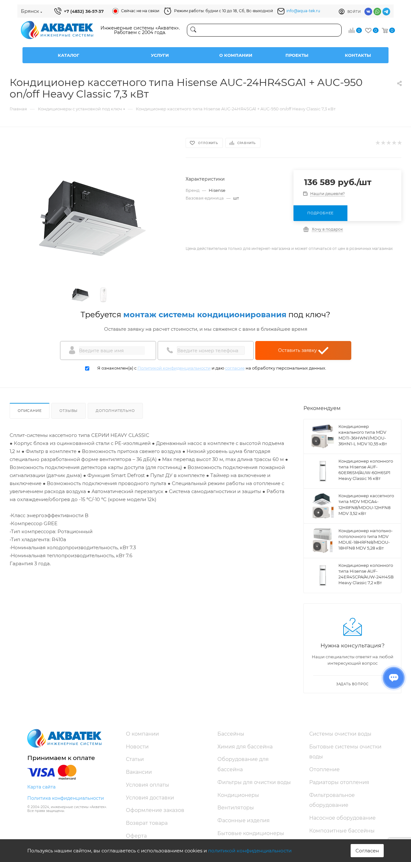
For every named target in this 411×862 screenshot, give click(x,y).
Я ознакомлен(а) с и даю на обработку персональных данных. (211, 368)
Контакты (358, 55)
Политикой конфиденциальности (174, 368)
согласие (235, 368)
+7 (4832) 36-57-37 (84, 11)
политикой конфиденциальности (250, 851)
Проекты (296, 55)
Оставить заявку (298, 350)
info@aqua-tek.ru (303, 10)
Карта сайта (41, 787)
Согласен (367, 851)
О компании (235, 55)
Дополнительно (115, 410)
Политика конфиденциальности (65, 798)
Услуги (160, 55)
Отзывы (68, 410)
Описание (29, 410)
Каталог (68, 55)
